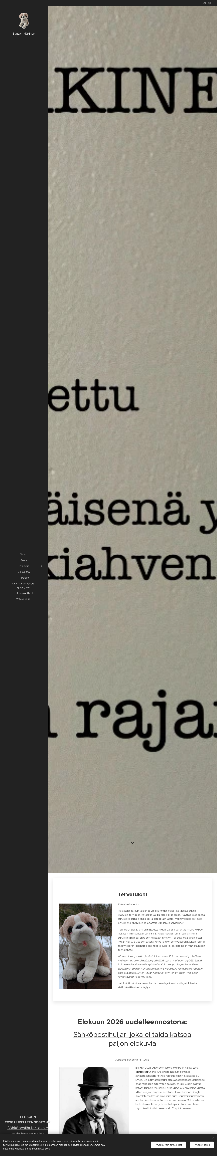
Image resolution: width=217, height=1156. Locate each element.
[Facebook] (205, 3)
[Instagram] (209, 3)
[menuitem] (24, 554)
